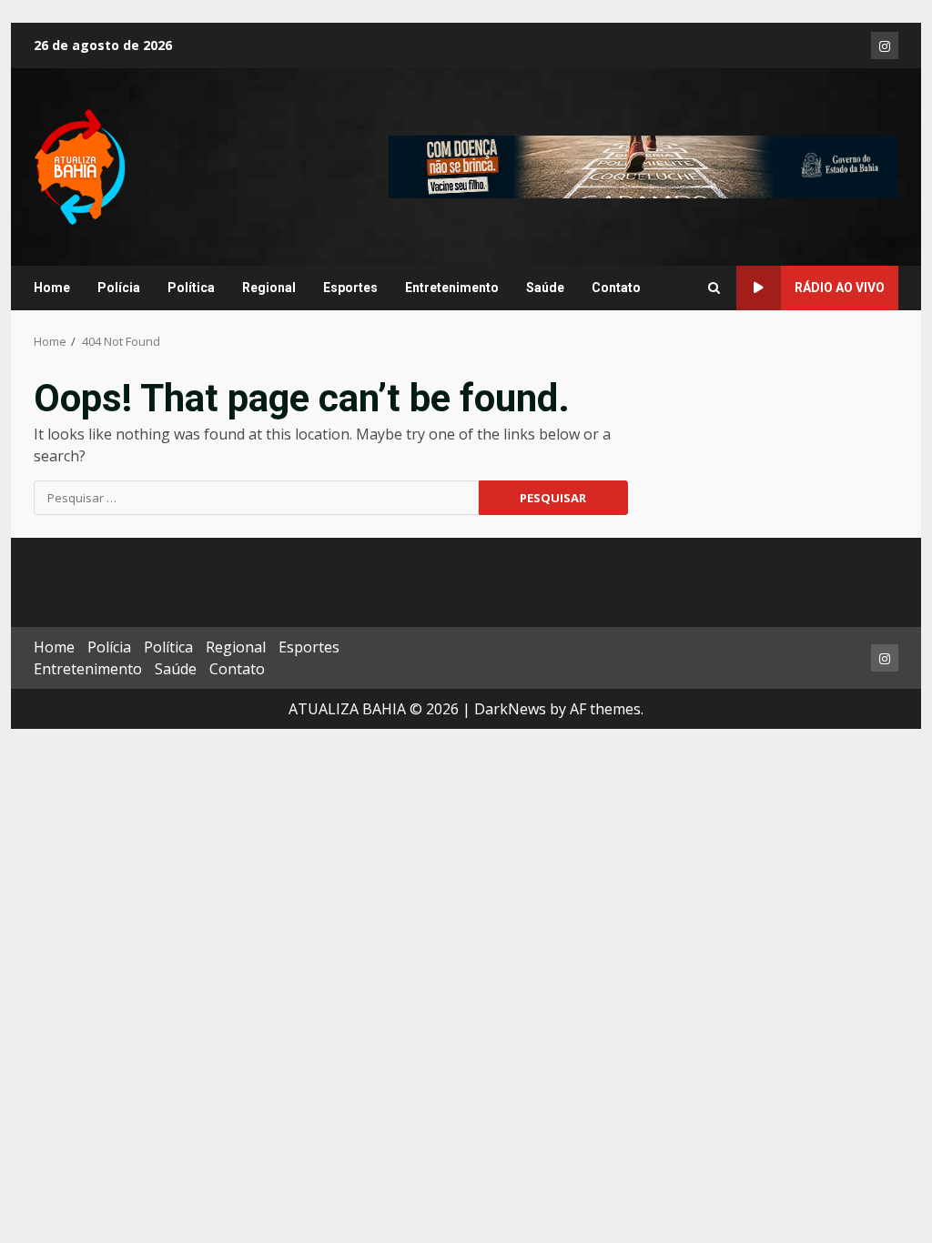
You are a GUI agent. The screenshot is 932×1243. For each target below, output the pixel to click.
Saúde (545, 287)
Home (52, 287)
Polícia (118, 287)
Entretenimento (452, 287)
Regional (269, 287)
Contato (616, 287)
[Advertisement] (643, 166)
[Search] (714, 288)
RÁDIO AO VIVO (840, 287)
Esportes (350, 287)
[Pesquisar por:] (256, 497)
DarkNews (510, 709)
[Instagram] (884, 45)
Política (191, 287)
